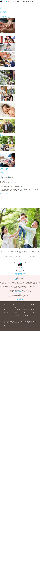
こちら (22, 190)
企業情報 (20, 298)
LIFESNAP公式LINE (18, 291)
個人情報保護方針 (20, 299)
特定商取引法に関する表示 (20, 300)
